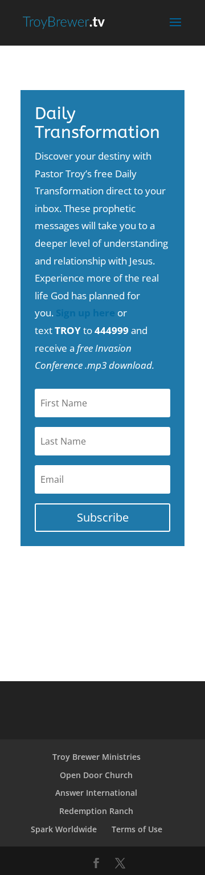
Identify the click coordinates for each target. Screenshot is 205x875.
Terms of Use (137, 829)
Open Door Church (96, 775)
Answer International (96, 792)
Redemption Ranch (96, 810)
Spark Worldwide (64, 829)
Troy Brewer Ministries (96, 756)
